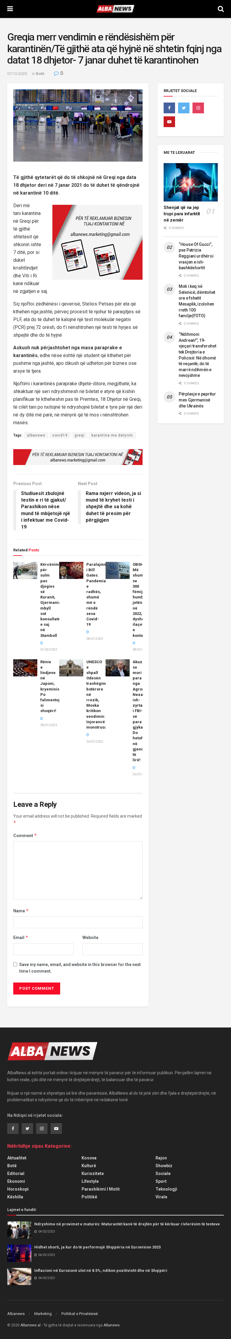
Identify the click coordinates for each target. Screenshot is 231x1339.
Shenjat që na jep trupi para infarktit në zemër (182, 214)
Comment (25, 835)
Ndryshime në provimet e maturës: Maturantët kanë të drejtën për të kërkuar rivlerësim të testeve (127, 1224)
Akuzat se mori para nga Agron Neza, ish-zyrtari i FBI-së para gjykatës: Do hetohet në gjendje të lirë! (141, 711)
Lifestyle (90, 1181)
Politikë (89, 1196)
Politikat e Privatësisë (79, 1313)
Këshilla (15, 1196)
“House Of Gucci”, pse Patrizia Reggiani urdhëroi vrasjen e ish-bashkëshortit (196, 256)
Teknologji (166, 1189)
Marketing (43, 1313)
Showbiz (164, 1165)
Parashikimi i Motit (101, 1189)
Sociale (163, 1173)
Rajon (161, 1158)
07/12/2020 (17, 73)
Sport (161, 1181)
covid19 (60, 435)
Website (90, 937)
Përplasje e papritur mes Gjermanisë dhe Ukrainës (197, 400)
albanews (36, 435)
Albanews (16, 1313)
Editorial (15, 1173)
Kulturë (89, 1165)
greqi (80, 435)
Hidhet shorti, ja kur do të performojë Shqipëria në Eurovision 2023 (97, 1247)
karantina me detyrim (112, 435)
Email (20, 937)
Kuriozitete (93, 1173)
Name (21, 911)
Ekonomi (16, 1181)
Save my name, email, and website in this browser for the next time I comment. (80, 968)
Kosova (89, 1158)
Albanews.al (30, 1325)
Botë (40, 73)
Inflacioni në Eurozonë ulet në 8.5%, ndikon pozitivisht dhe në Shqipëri (100, 1270)
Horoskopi (18, 1189)
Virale (161, 1196)
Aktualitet (16, 1158)
